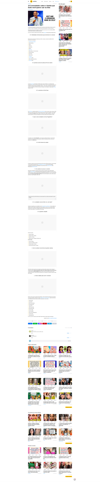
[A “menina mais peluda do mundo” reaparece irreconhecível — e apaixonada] (65, 417)
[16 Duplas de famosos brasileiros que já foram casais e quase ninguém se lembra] (65, 52)
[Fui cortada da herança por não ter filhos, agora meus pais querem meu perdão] (34, 450)
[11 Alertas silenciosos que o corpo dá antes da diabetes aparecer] (50, 349)
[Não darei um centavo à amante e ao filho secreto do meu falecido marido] (34, 364)
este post (45, 32)
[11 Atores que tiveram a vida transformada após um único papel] (50, 396)
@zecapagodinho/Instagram (53, 318)
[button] (32, 321)
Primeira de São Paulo (42, 111)
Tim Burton (30, 56)
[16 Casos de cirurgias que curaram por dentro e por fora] (50, 432)
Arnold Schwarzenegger (32, 41)
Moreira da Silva (49, 165)
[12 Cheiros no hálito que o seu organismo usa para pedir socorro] (65, 349)
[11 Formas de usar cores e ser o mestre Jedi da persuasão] (34, 465)
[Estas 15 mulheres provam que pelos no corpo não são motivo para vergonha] (34, 432)
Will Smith (30, 60)
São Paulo (30, 111)
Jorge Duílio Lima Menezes (46, 206)
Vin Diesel (30, 57)
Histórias (44, 390)
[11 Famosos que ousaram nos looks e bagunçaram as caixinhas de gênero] (65, 465)
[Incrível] (33, 1)
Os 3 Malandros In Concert (42, 164)
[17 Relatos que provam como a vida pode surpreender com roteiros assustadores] (50, 381)
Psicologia (29, 473)
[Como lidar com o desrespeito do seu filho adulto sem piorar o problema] (65, 364)
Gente (59, 18)
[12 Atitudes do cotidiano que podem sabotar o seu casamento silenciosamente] (65, 432)
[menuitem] (42, 1)
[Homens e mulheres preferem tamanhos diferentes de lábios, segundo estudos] (34, 417)
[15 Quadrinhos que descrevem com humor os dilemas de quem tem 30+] (34, 349)
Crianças (29, 373)
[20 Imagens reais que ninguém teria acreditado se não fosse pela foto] (65, 9)
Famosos (60, 390)
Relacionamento (61, 441)
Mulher (29, 426)
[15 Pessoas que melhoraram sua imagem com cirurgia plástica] (65, 396)
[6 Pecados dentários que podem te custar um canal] (50, 465)
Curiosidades (29, 3)
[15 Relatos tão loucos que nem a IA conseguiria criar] (65, 23)
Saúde (44, 473)
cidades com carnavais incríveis (44, 297)
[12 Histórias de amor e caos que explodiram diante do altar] (65, 450)
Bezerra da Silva (34, 166)
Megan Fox (30, 49)
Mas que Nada (33, 171)
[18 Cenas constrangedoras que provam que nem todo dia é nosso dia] (50, 450)
